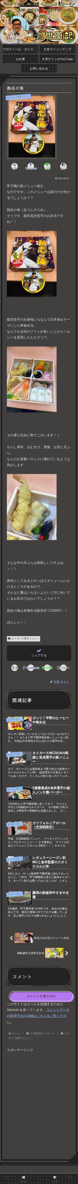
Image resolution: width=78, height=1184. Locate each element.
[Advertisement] (39, 1104)
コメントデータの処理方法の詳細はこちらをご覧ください (38, 1016)
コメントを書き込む (41, 996)
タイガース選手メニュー (25, 638)
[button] (63, 166)
